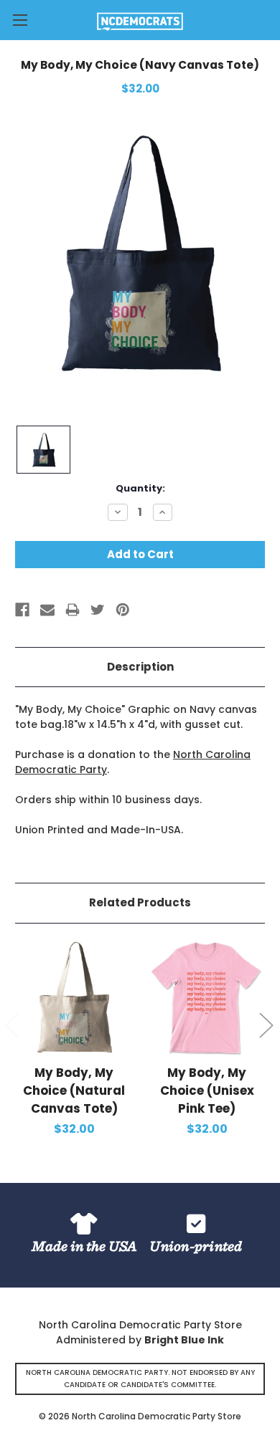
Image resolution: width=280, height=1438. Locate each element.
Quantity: (140, 488)
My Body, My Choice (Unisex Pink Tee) (207, 1090)
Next (265, 1024)
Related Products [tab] (140, 902)
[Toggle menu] (19, 19)
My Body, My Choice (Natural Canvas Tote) (74, 1090)
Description (140, 666)
